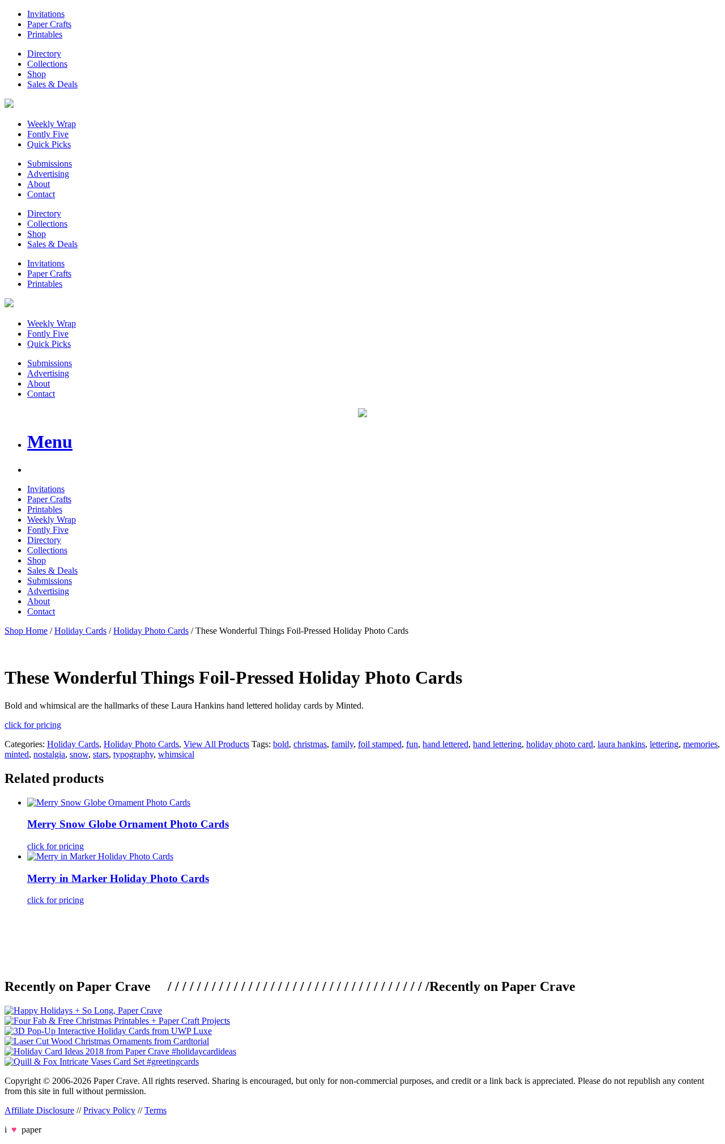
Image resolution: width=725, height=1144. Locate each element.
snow (79, 754)
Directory (44, 53)
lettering (664, 744)
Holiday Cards (80, 630)
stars (101, 754)
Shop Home (26, 630)
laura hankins (621, 744)
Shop (36, 74)
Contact (41, 194)
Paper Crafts (49, 24)
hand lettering (497, 744)
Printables (44, 34)
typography (133, 754)
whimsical (176, 754)
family (342, 744)
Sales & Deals (52, 84)
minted (17, 754)
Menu (49, 441)
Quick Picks (49, 144)
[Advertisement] (211, 939)
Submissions (49, 163)
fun (412, 744)
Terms (155, 1110)
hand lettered (445, 744)
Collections (47, 64)
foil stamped (380, 744)
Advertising (48, 174)
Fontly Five (48, 134)
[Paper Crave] (9, 104)
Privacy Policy (109, 1110)
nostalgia (49, 754)
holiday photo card (559, 744)
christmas (310, 744)
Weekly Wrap (51, 124)
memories (700, 744)
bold (281, 744)
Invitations (46, 14)
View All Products (216, 744)
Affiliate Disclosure (39, 1110)
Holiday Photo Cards (151, 630)
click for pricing (33, 725)
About (38, 184)
